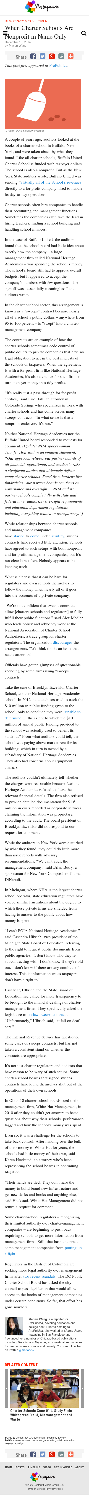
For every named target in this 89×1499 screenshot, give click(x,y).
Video (47, 1467)
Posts (20, 1467)
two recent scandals (39, 1276)
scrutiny (57, 536)
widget (20, 1443)
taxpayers (10, 1443)
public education (65, 1440)
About (79, 1467)
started (18, 536)
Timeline (34, 1467)
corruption (37, 1440)
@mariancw (26, 1350)
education (49, 1440)
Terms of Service (35, 1488)
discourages (62, 642)
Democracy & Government (27, 21)
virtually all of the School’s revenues (51, 182)
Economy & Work (56, 1437)
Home (9, 1467)
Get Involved (63, 1467)
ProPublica (58, 65)
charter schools (22, 1440)
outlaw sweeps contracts (47, 1014)
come (34, 536)
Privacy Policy (55, 1488)
